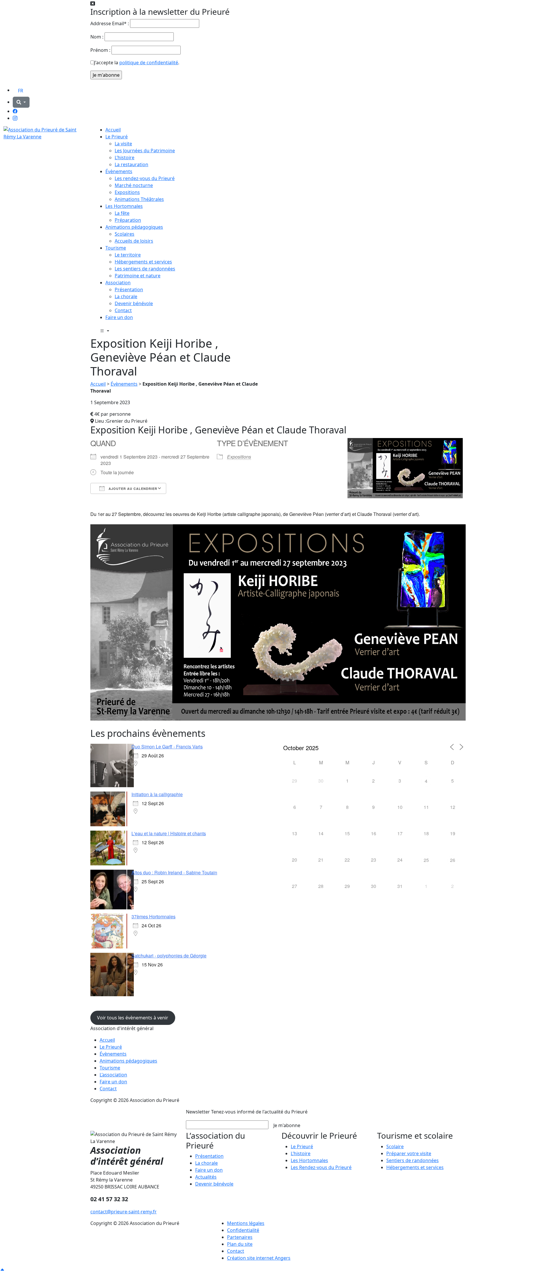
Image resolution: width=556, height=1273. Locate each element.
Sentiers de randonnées (412, 1160)
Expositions (127, 192)
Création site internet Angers (258, 1258)
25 (426, 860)
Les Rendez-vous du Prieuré (321, 1167)
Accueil (113, 130)
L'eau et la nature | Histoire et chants (168, 833)
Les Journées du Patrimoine (145, 150)
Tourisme (115, 248)
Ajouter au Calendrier (132, 488)
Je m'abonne (286, 1125)
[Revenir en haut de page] (2, 1269)
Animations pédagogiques (134, 227)
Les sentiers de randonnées (145, 268)
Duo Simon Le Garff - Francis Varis (167, 746)
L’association (113, 1074)
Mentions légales (245, 1223)
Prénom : (100, 50)
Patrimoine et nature (137, 275)
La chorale (126, 296)
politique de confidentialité (148, 62)
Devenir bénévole (134, 303)
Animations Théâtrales (139, 199)
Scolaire (395, 1146)
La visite (123, 143)
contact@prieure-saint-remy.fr (123, 1211)
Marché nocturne (134, 185)
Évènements (118, 171)
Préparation (128, 220)
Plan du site (240, 1244)
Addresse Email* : (109, 23)
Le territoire (128, 255)
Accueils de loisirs (134, 241)
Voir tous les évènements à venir (132, 1017)
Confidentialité (243, 1230)
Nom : (96, 37)
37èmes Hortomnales (153, 916)
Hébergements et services (143, 262)
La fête (122, 213)
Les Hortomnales (124, 206)
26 (452, 860)
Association (118, 282)
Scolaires (124, 234)
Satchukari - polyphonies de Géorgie (168, 955)
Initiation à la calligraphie (157, 794)
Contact (123, 310)
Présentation (129, 289)
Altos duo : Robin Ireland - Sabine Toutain (174, 872)
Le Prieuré (116, 136)
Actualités (206, 1177)
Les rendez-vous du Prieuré (145, 178)
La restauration (131, 164)
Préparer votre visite (408, 1153)
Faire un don (119, 317)
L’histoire (124, 157)
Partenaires (240, 1237)
